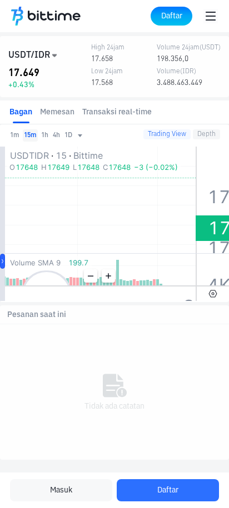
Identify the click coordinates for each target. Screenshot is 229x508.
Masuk (61, 490)
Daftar (167, 490)
